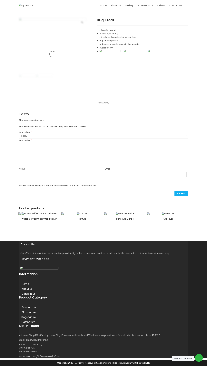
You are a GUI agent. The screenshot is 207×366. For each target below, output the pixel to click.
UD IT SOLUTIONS (141, 362)
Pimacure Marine (125, 218)
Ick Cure (82, 218)
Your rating (25, 132)
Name (23, 168)
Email (108, 168)
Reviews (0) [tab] (103, 103)
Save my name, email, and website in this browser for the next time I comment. (58, 185)
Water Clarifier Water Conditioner (39, 218)
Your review (25, 140)
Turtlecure (168, 218)
